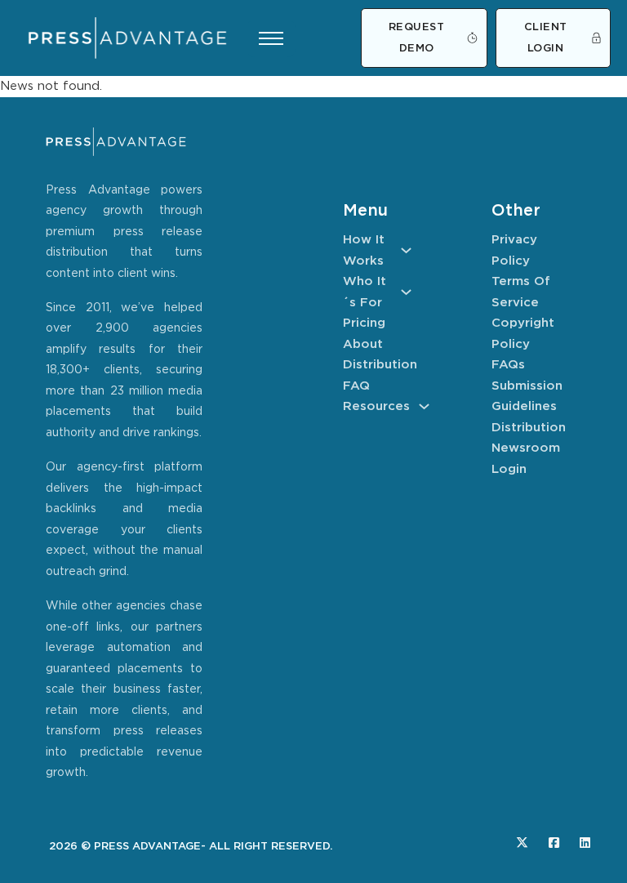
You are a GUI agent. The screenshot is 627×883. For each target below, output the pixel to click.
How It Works (364, 250)
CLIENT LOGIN (545, 38)
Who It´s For (364, 292)
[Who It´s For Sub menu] (406, 292)
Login (509, 469)
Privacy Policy (514, 250)
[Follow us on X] (522, 842)
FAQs (508, 364)
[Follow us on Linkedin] (585, 842)
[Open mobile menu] (271, 38)
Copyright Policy (522, 334)
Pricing (364, 323)
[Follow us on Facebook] (554, 842)
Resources (376, 406)
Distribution (377, 364)
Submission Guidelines (525, 397)
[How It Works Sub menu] (406, 250)
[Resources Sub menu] (424, 406)
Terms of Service (520, 292)
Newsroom (525, 448)
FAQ (356, 386)
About (363, 344)
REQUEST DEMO (417, 38)
